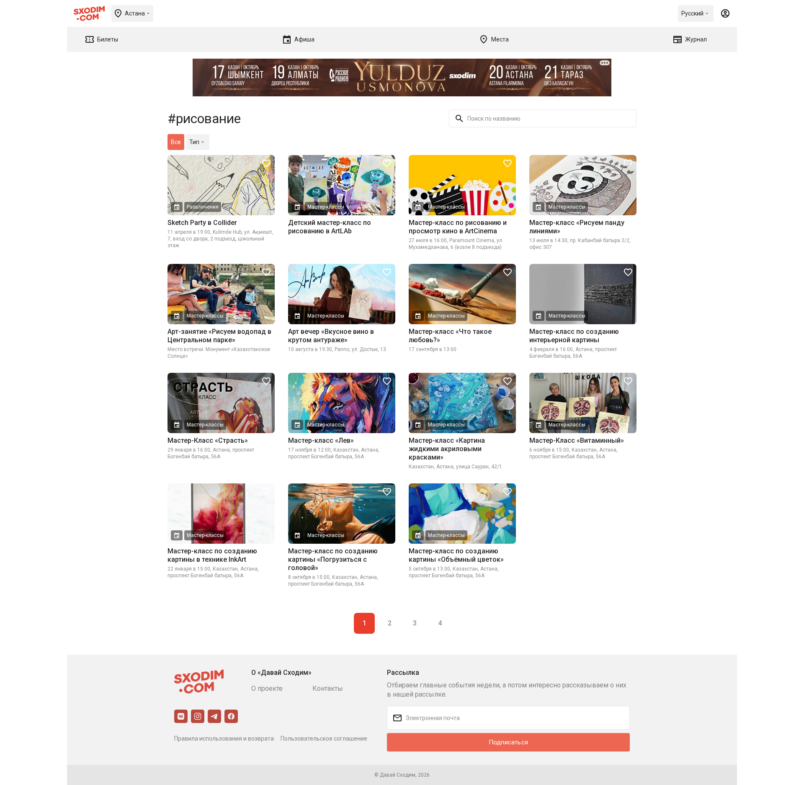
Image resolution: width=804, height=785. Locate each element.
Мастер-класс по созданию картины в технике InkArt (212, 555)
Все (176, 142)
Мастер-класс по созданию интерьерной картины (574, 336)
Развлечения (203, 207)
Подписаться (508, 742)
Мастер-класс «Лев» (321, 440)
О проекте (267, 688)
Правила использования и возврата (224, 738)
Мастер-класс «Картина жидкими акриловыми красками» (447, 448)
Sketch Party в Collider (202, 223)
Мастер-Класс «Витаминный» (576, 440)
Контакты (327, 688)
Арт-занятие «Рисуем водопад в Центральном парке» (219, 336)
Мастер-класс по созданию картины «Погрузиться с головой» (333, 559)
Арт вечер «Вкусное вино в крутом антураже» (331, 336)
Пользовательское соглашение (324, 738)
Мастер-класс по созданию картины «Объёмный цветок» (456, 555)
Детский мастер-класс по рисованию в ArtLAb (329, 227)
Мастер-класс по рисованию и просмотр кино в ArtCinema (458, 227)
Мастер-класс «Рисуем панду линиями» (576, 227)
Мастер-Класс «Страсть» (208, 440)
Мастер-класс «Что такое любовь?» (450, 336)
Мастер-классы (325, 207)
